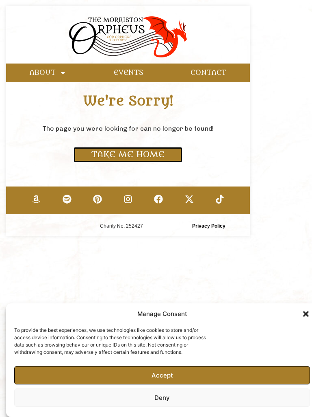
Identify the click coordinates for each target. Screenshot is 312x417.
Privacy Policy (208, 226)
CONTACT (208, 73)
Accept (162, 375)
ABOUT (43, 73)
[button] (306, 314)
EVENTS (128, 73)
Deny (162, 398)
